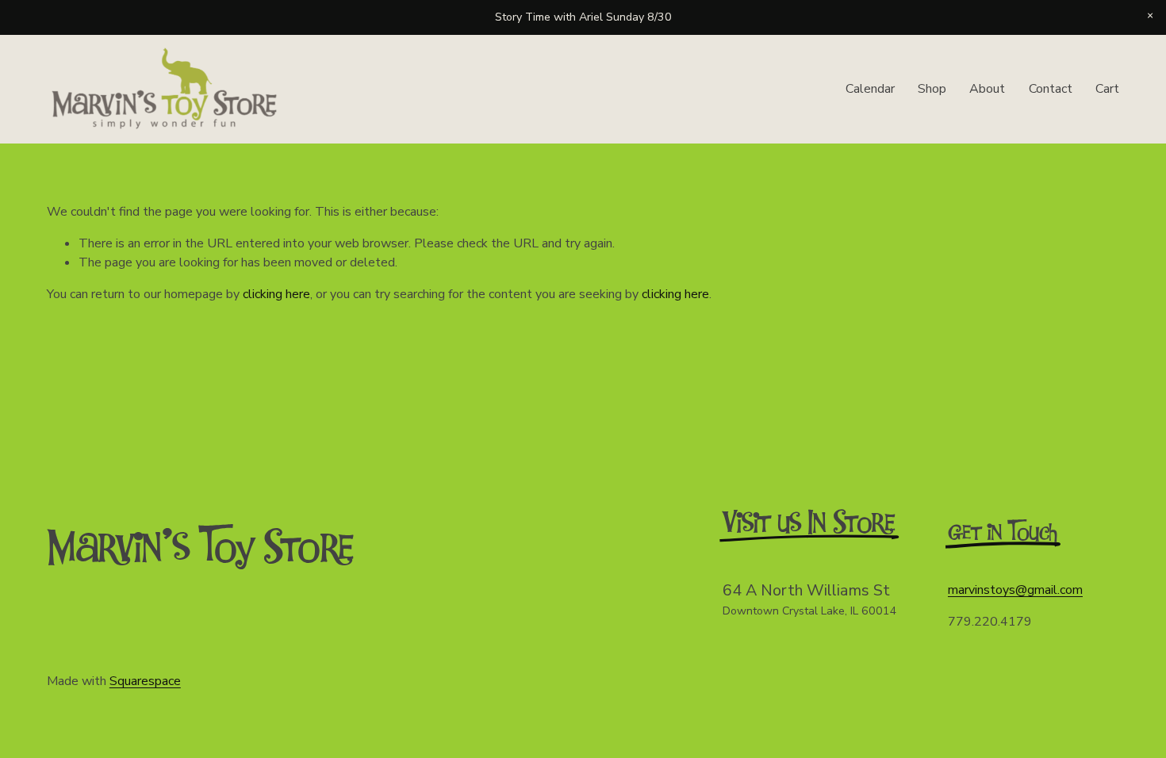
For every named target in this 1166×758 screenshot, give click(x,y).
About (987, 89)
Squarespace (145, 681)
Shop (932, 89)
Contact (1050, 89)
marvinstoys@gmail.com (1015, 590)
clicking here (276, 294)
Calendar (870, 89)
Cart (1107, 89)
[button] (1150, 16)
